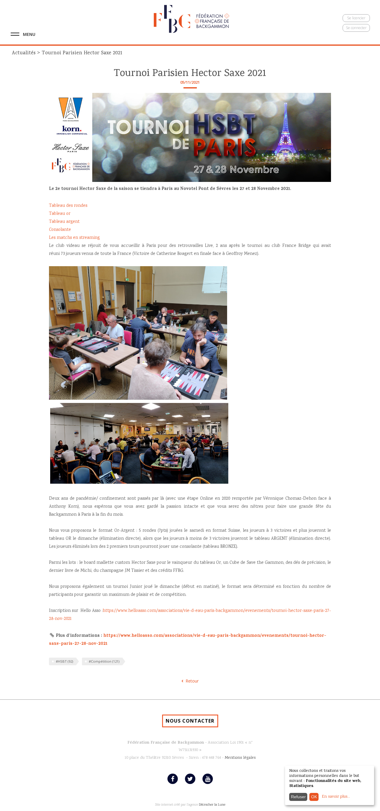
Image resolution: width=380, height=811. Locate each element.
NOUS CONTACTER (190, 721)
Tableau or (59, 214)
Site (157, 804)
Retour (192, 681)
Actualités (24, 53)
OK (314, 796)
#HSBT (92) (64, 661)
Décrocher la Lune (212, 804)
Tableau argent (64, 222)
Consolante (60, 230)
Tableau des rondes (68, 206)
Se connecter (356, 27)
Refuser (298, 796)
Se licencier (356, 17)
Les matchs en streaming (74, 238)
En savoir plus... (336, 797)
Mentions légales (240, 758)
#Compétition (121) (104, 661)
